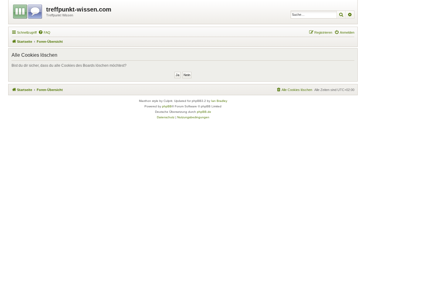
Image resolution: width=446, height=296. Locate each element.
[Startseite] (28, 11)
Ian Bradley (219, 101)
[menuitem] (44, 32)
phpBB (167, 106)
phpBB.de (204, 111)
